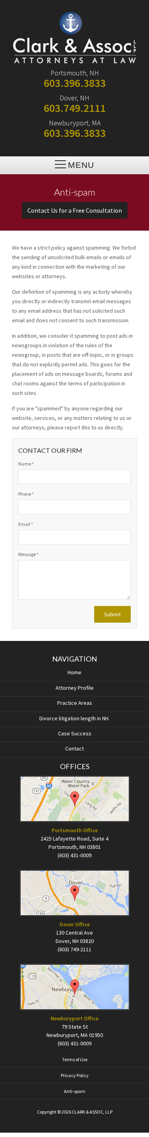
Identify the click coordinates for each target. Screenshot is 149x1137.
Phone (26, 494)
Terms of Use (74, 1059)
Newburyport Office (74, 1018)
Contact (74, 748)
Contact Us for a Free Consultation (74, 210)
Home (74, 672)
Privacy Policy (75, 1075)
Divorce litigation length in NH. (74, 718)
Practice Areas (74, 702)
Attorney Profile (75, 687)
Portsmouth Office (75, 830)
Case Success (74, 733)
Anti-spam (74, 1091)
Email (25, 524)
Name (26, 464)
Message (28, 554)
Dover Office (75, 924)
